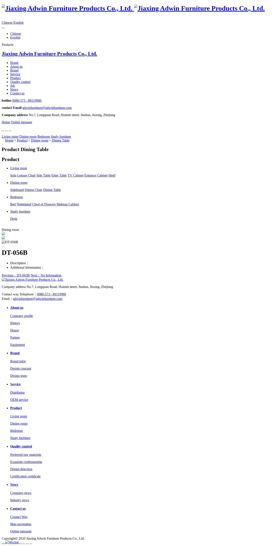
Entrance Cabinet (96, 175)
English (18, 22)
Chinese (7, 22)
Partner (15, 337)
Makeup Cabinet (68, 204)
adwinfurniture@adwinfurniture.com (47, 107)
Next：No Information (46, 275)
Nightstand (24, 204)
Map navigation (20, 524)
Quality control (20, 82)
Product (15, 78)
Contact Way (19, 517)
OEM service (19, 399)
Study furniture (61, 136)
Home (14, 63)
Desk (13, 218)
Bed (13, 204)
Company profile (21, 316)
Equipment (17, 345)
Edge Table (59, 175)
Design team (18, 376)
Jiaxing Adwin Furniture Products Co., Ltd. (49, 53)
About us (16, 66)
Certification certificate (25, 476)
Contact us (17, 93)
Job (12, 85)
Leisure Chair (26, 175)
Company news (20, 493)
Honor (14, 330)
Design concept (20, 368)
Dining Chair (33, 190)
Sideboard (17, 190)
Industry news (19, 500)
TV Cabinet (76, 175)
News (14, 89)
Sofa (13, 175)
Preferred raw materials (25, 454)
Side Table (43, 175)
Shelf (111, 175)
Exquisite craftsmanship (26, 462)
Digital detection (21, 469)
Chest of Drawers (44, 204)
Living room (10, 136)
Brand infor (18, 361)
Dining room (28, 136)
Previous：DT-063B (16, 275)
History (15, 323)
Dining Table (60, 140)
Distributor (17, 392)
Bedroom (43, 136)
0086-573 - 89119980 (26, 100)
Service (15, 74)
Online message (21, 122)
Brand (14, 70)
